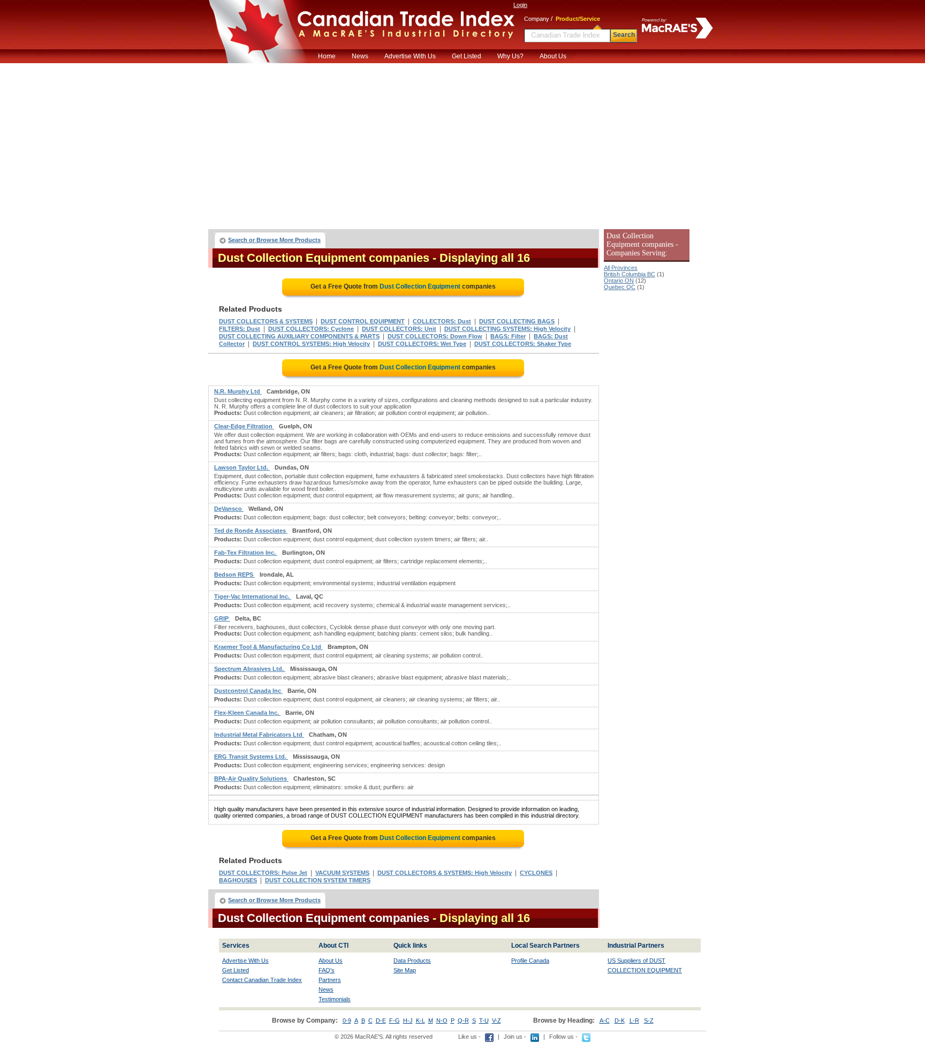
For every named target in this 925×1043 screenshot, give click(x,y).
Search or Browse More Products (274, 240)
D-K (620, 1020)
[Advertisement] (462, 143)
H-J (408, 1020)
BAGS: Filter (508, 336)
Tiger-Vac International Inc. (252, 596)
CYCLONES (536, 873)
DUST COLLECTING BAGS (517, 321)
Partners (330, 980)
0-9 (347, 1020)
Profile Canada (530, 960)
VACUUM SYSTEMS (342, 873)
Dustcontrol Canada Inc (248, 690)
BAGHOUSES (238, 880)
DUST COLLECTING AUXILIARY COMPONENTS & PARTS (299, 336)
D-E (381, 1020)
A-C (605, 1020)
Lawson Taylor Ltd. (242, 467)
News (360, 56)
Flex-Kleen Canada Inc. (247, 712)
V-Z (496, 1020)
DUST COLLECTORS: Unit (399, 329)
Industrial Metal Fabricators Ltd (259, 734)
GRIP (222, 618)
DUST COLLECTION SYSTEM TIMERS (317, 880)
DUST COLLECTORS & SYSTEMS (266, 321)
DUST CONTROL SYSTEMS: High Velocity (311, 344)
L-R (634, 1020)
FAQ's (327, 970)
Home (327, 56)
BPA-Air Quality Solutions (251, 778)
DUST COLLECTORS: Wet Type (422, 344)
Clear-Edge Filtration (244, 426)
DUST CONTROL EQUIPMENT (363, 321)
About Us (553, 56)
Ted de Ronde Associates (250, 530)
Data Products (412, 960)
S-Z (649, 1020)
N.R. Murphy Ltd (238, 391)
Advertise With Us (410, 56)
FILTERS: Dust (239, 329)
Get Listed (466, 56)
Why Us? (510, 56)
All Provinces (621, 267)
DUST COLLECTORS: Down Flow (435, 336)
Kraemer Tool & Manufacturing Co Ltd (268, 647)
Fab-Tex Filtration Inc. (245, 552)
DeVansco (229, 508)
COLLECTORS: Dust (442, 321)
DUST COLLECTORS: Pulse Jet (263, 873)
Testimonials (335, 999)
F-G (394, 1020)
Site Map (404, 970)
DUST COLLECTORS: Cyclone (311, 329)
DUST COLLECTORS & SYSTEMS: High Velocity (444, 873)
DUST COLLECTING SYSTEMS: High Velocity (507, 329)
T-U (484, 1020)
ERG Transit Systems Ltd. (251, 756)
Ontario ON (619, 280)
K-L (420, 1020)
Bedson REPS (234, 574)
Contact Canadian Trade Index (262, 980)
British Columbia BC (629, 274)
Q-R (463, 1020)
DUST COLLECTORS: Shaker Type (522, 344)
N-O (442, 1020)
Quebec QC (619, 287)
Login (520, 5)
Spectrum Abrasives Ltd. (249, 669)
